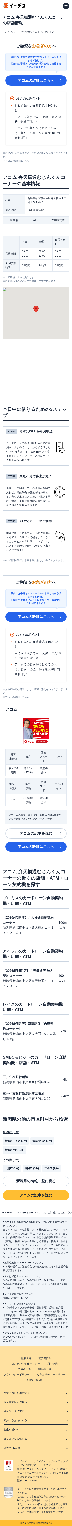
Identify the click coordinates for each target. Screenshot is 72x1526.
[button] (36, 309)
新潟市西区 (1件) (14, 1149)
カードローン (29, 1212)
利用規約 (52, 1363)
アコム (42, 1212)
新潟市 (61, 1212)
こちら (25, 1297)
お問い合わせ (34, 1379)
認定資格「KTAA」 (56, 1508)
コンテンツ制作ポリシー (25, 1363)
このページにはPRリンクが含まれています (31, 32)
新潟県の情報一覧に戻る (36, 1181)
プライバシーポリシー (17, 1374)
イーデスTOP (12, 1212)
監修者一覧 (24, 1369)
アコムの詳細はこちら (36, 80)
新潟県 (52, 1212)
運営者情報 (44, 1358)
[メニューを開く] (66, 6)
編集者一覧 (44, 1369)
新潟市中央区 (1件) (16, 1140)
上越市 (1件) (12, 1168)
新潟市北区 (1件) (42, 1140)
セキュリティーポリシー (51, 1374)
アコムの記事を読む (36, 833)
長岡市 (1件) (32, 1168)
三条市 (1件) (51, 1168)
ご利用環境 (24, 1358)
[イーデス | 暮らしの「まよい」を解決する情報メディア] (14, 7)
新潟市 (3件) (11, 1132)
